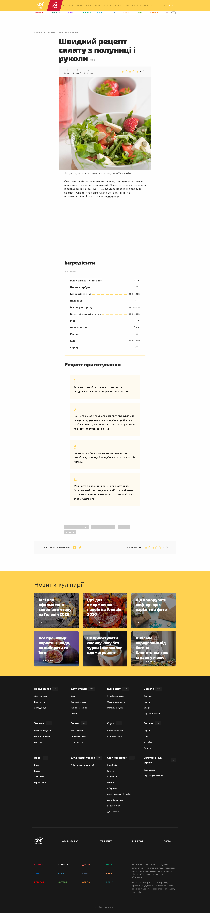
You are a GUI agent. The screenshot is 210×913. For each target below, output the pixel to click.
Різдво (110, 783)
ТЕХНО (37, 874)
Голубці (74, 714)
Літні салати (77, 742)
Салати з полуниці (68, 32)
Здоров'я (86, 13)
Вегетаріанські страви (159, 760)
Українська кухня (115, 696)
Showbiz (70, 13)
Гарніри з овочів (79, 708)
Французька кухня (116, 702)
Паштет (38, 742)
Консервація (134, 5)
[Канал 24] (53, 5)
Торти (147, 731)
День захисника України (119, 794)
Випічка (151, 723)
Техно (113, 13)
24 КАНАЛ (39, 865)
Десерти (119, 5)
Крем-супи (39, 702)
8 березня (112, 789)
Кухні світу (117, 688)
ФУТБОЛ (62, 882)
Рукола (74, 333)
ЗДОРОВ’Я (63, 865)
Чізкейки (148, 742)
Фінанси (153, 13)
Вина (36, 765)
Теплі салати (77, 731)
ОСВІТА (86, 882)
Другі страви (93, 5)
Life (166, 13)
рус (173, 5)
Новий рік (112, 765)
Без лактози (149, 770)
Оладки (147, 708)
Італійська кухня (115, 708)
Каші (73, 696)
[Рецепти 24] (40, 5)
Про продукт (47, 660)
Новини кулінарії (70, 841)
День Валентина (115, 800)
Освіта (126, 13)
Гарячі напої (40, 783)
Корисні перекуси (103, 527)
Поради (168, 841)
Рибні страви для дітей (82, 765)
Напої (40, 757)
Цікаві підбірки (48, 622)
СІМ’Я (109, 874)
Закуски (124, 527)
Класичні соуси (114, 737)
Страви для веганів (153, 776)
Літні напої (39, 777)
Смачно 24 (39, 32)
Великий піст (113, 806)
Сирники (148, 696)
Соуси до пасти (115, 731)
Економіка (54, 13)
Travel (139, 13)
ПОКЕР (109, 882)
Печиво (147, 748)
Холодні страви (78, 702)
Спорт (100, 13)
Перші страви (74, 5)
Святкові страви (120, 757)
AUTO (85, 874)
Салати (107, 5)
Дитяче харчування (85, 757)
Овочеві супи (40, 696)
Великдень (112, 777)
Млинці (147, 702)
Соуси (113, 723)
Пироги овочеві (42, 737)
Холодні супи (41, 708)
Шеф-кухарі (137, 841)
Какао (37, 771)
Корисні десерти (152, 714)
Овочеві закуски (42, 731)
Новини (39, 13)
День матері (113, 812)
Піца (146, 737)
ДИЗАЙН (86, 865)
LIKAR (109, 865)
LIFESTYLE (39, 882)
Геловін (110, 771)
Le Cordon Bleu (146, 661)
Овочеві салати (78, 737)
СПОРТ (61, 874)
